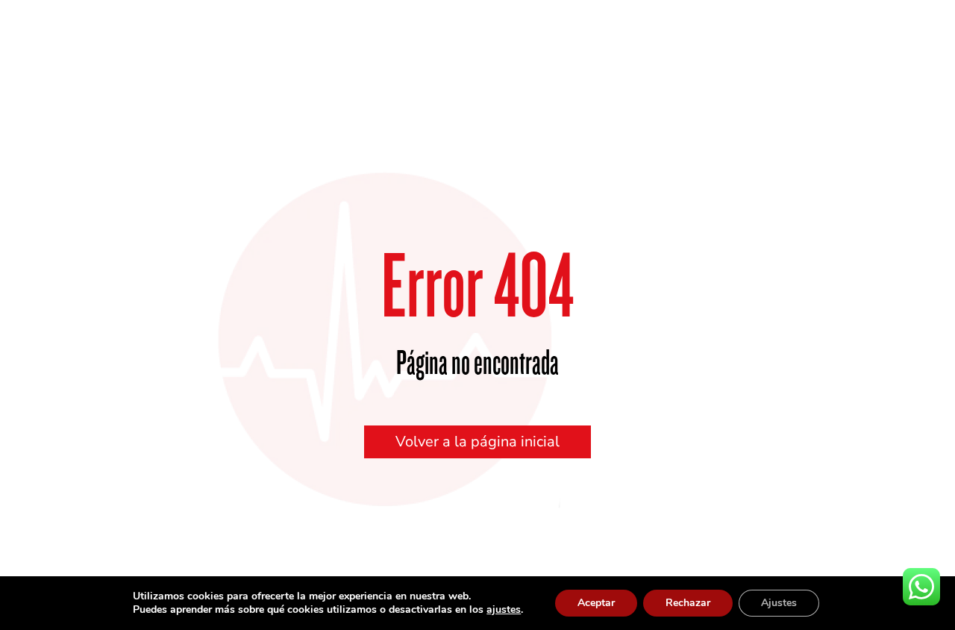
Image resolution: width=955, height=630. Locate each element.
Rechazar (688, 603)
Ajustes (779, 603)
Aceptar (596, 603)
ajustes (503, 610)
